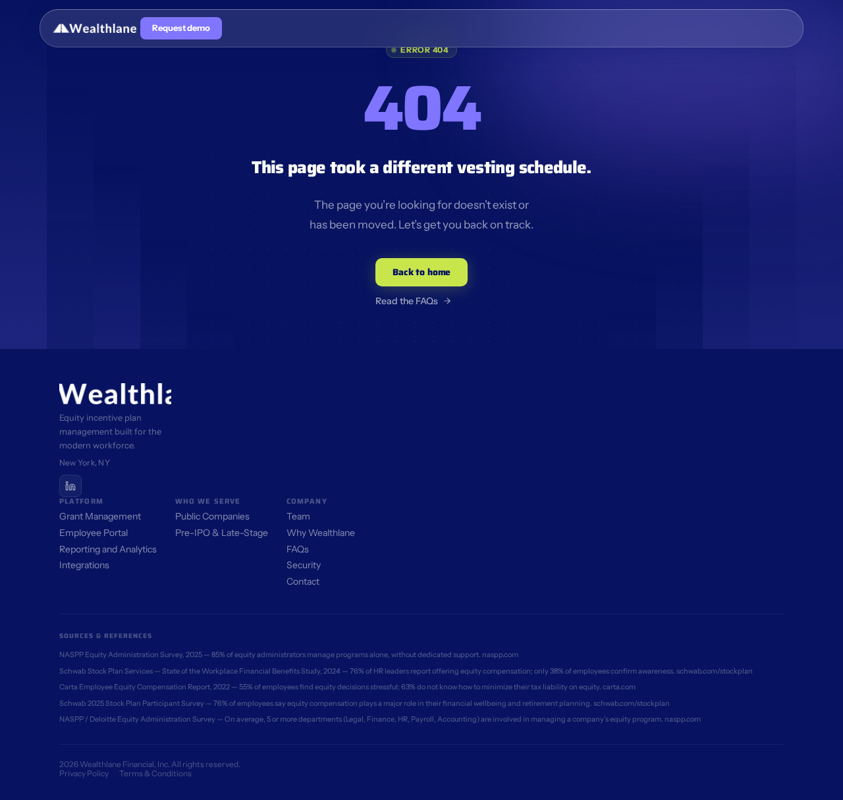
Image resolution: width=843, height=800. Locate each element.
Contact (302, 581)
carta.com (619, 686)
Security (303, 565)
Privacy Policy (84, 773)
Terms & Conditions (155, 773)
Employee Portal (93, 533)
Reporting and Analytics (108, 549)
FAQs (297, 549)
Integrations (84, 565)
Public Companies (212, 516)
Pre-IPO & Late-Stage (221, 533)
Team (298, 516)
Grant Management (100, 516)
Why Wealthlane (320, 533)
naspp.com (500, 654)
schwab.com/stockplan (714, 671)
